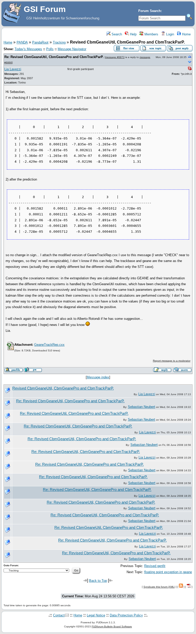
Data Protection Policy (126, 615)
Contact (59, 615)
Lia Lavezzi (12, 69)
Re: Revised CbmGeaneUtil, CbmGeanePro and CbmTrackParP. (54, 57)
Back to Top (98, 581)
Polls (50, 49)
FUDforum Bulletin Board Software (112, 626)
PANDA (22, 42)
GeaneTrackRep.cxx (49, 345)
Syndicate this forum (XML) (159, 586)
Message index (98, 377)
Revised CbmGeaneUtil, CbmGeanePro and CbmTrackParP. (63, 388)
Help (133, 34)
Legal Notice (96, 615)
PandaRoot (40, 42)
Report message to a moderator (171, 360)
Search (116, 34)
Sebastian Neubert (141, 407)
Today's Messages (28, 49)
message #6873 (115, 57)
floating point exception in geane (168, 572)
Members (150, 34)
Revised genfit (154, 566)
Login (169, 34)
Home (186, 34)
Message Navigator (72, 49)
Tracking (59, 42)
